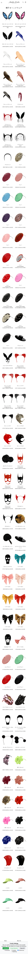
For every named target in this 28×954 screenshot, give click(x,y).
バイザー (8, 888)
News (5, 940)
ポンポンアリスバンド (7, 747)
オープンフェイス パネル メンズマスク (20, 728)
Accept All (6, 948)
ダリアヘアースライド (7, 466)
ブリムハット (20, 345)
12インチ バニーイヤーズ (7, 24)
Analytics (14, 950)
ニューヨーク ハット (20, 707)
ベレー (20, 164)
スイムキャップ (7, 868)
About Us (19, 940)
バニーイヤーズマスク (7, 365)
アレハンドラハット (20, 44)
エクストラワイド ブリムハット (20, 547)
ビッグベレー (8, 667)
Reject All (22, 948)
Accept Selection (14, 948)
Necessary (7, 950)
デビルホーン (20, 506)
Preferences (21, 950)
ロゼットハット (7, 847)
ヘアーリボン (20, 566)
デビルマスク (20, 466)
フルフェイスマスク (7, 566)
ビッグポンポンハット (20, 526)
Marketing (15, 951)
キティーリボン (20, 646)
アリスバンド (20, 104)
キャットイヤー (20, 365)
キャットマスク (20, 425)
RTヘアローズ (20, 767)
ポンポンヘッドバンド (20, 747)
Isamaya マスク (7, 646)
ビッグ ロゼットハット (8, 707)
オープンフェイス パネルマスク (7, 728)
